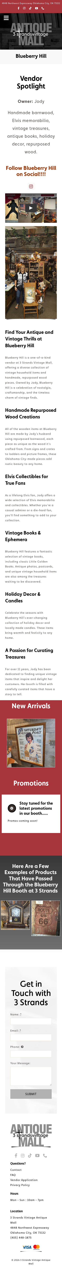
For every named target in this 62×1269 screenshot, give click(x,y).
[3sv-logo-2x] (31, 24)
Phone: (15, 1046)
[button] (9, 743)
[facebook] (19, 8)
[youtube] (36, 8)
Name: (16, 1014)
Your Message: (20, 1063)
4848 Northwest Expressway (29, 1227)
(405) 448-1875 (21, 1237)
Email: (15, 1030)
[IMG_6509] (46, 918)
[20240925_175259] (31, 743)
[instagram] (24, 8)
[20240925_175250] (15, 915)
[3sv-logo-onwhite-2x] (31, 1125)
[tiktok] (30, 8)
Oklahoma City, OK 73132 (28, 1232)
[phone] (43, 8)
